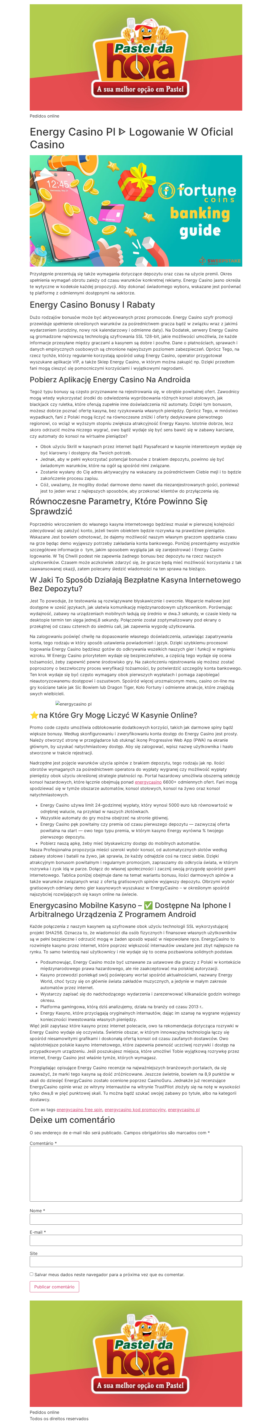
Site (33, 1253)
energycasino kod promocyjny (135, 1109)
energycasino (148, 782)
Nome (37, 1210)
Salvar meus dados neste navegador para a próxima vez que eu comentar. (109, 1274)
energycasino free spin (79, 1109)
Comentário (43, 1143)
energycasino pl (184, 1109)
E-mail (38, 1232)
